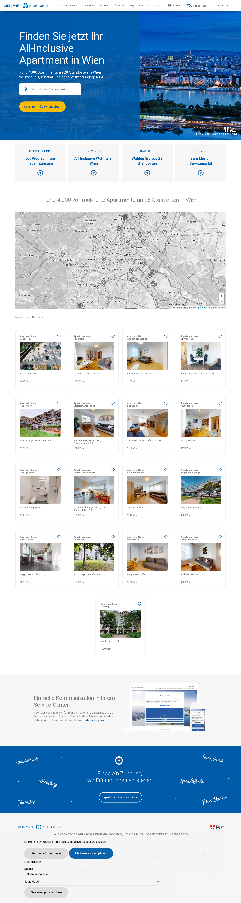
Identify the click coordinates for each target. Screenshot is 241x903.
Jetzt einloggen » (95, 720)
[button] (128, 242)
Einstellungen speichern (46, 892)
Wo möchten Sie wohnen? (48, 89)
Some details (32, 881)
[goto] (40, 371)
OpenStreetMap (205, 307)
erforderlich (34, 862)
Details (28, 869)
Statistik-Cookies (38, 874)
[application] (120, 260)
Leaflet (178, 307)
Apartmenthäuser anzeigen (42, 106)
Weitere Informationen (46, 853)
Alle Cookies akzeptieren (91, 853)
